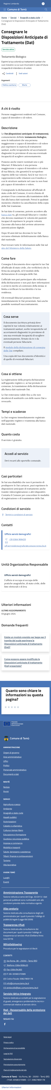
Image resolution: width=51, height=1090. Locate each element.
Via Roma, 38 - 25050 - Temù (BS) (27, 960)
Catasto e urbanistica (12, 825)
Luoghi (6, 877)
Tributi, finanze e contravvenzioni (18, 856)
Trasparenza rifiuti (14, 925)
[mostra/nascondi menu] (4, 9)
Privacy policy (9, 1042)
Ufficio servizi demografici (18, 534)
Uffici (5, 761)
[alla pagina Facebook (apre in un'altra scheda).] (4, 1023)
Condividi (9, 73)
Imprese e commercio (13, 843)
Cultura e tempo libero (13, 830)
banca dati (6, 214)
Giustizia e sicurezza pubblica (16, 838)
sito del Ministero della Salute (16, 248)
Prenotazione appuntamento (14, 1064)
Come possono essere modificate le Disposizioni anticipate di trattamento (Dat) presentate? (23, 662)
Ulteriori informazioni (11, 1087)
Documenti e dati (11, 774)
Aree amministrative (12, 757)
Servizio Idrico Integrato (17, 994)
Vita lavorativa (9, 864)
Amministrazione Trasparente (20, 892)
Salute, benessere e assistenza (16, 851)
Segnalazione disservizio (13, 1059)
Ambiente (7, 808)
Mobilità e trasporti (11, 847)
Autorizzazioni (9, 821)
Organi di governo (11, 752)
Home (4, 17)
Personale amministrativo (14, 769)
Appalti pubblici (10, 817)
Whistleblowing (12, 944)
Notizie (6, 787)
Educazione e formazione (14, 834)
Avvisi (6, 791)
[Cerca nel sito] (46, 9)
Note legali (8, 1037)
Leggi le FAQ (8, 1053)
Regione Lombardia (11, 3)
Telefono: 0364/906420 (17, 965)
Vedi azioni (23, 73)
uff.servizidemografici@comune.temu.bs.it (25, 545)
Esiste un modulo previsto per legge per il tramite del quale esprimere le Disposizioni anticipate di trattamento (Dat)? (25, 642)
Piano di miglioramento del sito (15, 1070)
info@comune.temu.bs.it (17, 983)
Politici (6, 765)
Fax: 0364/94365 (14, 969)
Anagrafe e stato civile (30, 17)
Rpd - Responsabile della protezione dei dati (24, 1011)
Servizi (13, 17)
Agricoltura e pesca (11, 804)
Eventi (6, 882)
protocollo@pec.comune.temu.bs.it (22, 987)
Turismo (6, 860)
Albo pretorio (10, 908)
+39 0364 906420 (17, 539)
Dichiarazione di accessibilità (14, 1048)
